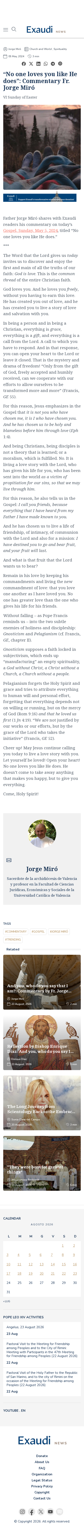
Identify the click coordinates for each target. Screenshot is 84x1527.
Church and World (41, 49)
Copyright (42, 1492)
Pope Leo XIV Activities (23, 1317)
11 (19, 1264)
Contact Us (42, 1498)
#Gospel (38, 932)
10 (8, 1264)
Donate (42, 1456)
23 (75, 1273)
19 (31, 1273)
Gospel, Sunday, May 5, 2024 (30, 230)
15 (64, 1264)
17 (8, 1273)
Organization (42, 1474)
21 (53, 1273)
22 (64, 1273)
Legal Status (42, 1480)
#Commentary (15, 932)
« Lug (6, 1301)
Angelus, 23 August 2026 (25, 1327)
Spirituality (60, 49)
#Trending (13, 940)
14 (53, 1264)
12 (31, 1264)
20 (42, 1273)
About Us (42, 1462)
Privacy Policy (42, 1486)
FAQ (42, 1468)
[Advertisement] (42, 11)
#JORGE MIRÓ (59, 932)
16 (75, 1264)
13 (42, 1264)
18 (19, 1273)
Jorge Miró (14, 49)
